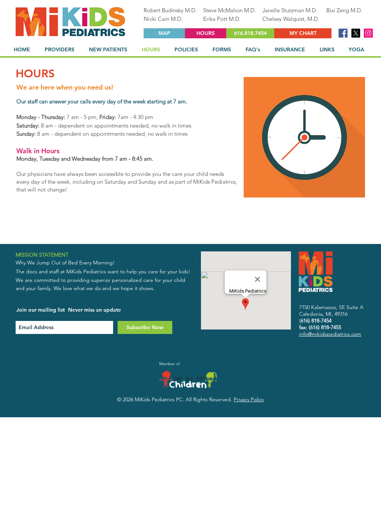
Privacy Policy (249, 399)
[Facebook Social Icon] (343, 33)
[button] (61, 49)
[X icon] (355, 33)
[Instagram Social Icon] (368, 33)
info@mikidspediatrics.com (330, 334)
